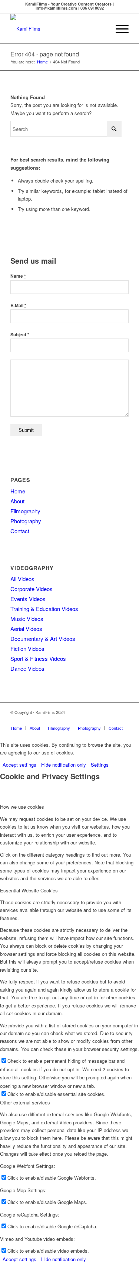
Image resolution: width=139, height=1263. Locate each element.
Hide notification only (63, 764)
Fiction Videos (27, 648)
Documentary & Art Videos (42, 638)
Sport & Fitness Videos (38, 658)
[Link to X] (123, 720)
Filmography (25, 511)
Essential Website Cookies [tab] (29, 890)
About (17, 501)
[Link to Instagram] (89, 720)
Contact (19, 531)
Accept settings (19, 764)
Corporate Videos (31, 589)
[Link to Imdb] (112, 720)
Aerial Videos (26, 628)
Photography (25, 521)
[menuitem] (118, 29)
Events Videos (28, 599)
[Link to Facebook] (67, 720)
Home (17, 491)
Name (18, 276)
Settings (100, 764)
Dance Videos (27, 668)
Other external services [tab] (25, 1102)
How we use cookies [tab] (22, 806)
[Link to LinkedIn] (100, 720)
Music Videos (26, 618)
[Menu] (118, 29)
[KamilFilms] (57, 29)
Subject (19, 335)
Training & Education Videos (44, 609)
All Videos (22, 579)
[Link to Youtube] (78, 720)
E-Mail (18, 305)
